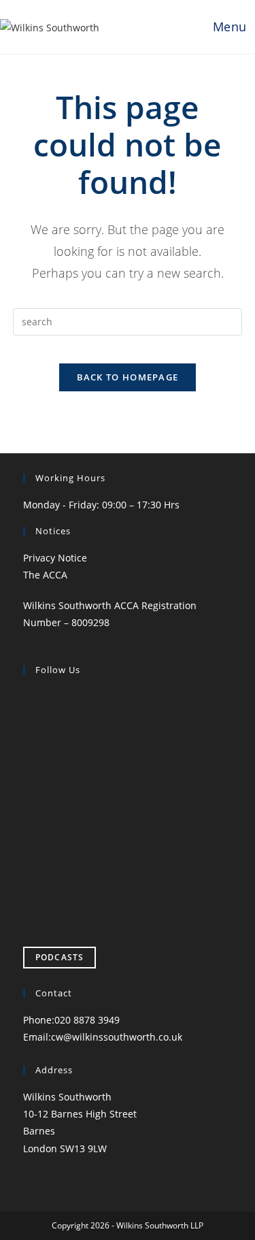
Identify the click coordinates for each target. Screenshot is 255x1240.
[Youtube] (33, 859)
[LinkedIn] (33, 810)
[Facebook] (33, 712)
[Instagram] (33, 761)
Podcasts (59, 957)
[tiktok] (33, 908)
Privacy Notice (55, 557)
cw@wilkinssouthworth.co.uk (116, 1036)
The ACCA (45, 574)
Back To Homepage (128, 377)
